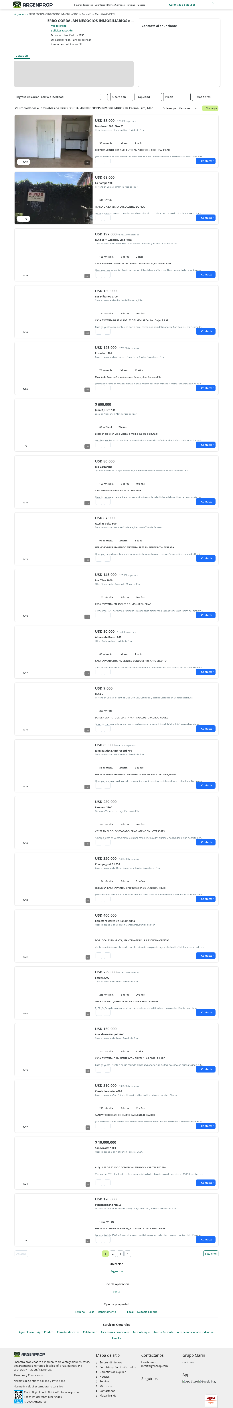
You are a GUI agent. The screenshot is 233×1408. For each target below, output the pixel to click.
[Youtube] (155, 1386)
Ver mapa (211, 108)
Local (130, 1312)
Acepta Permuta (163, 1332)
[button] (104, 97)
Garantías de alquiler (182, 4)
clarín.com (189, 1362)
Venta (116, 1291)
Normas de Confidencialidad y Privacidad (39, 1381)
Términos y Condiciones (28, 1375)
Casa (91, 1312)
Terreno (80, 1312)
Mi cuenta (106, 1386)
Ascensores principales (115, 1332)
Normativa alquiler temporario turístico (38, 1386)
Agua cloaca (26, 1332)
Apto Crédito (45, 1332)
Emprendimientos (83, 4)
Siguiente (211, 1253)
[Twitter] (161, 1386)
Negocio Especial (147, 1312)
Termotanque (141, 1332)
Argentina (116, 1271)
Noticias (131, 4)
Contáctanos (107, 1391)
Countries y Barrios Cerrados (110, 4)
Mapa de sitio (108, 1395)
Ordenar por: (170, 108)
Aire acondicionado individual (195, 1332)
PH (121, 1312)
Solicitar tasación (62, 30)
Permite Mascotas (68, 1332)
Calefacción (90, 1332)
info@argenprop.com (154, 1366)
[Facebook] (143, 1386)
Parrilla (116, 1338)
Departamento (107, 1312)
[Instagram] (149, 1386)
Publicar (141, 4)
